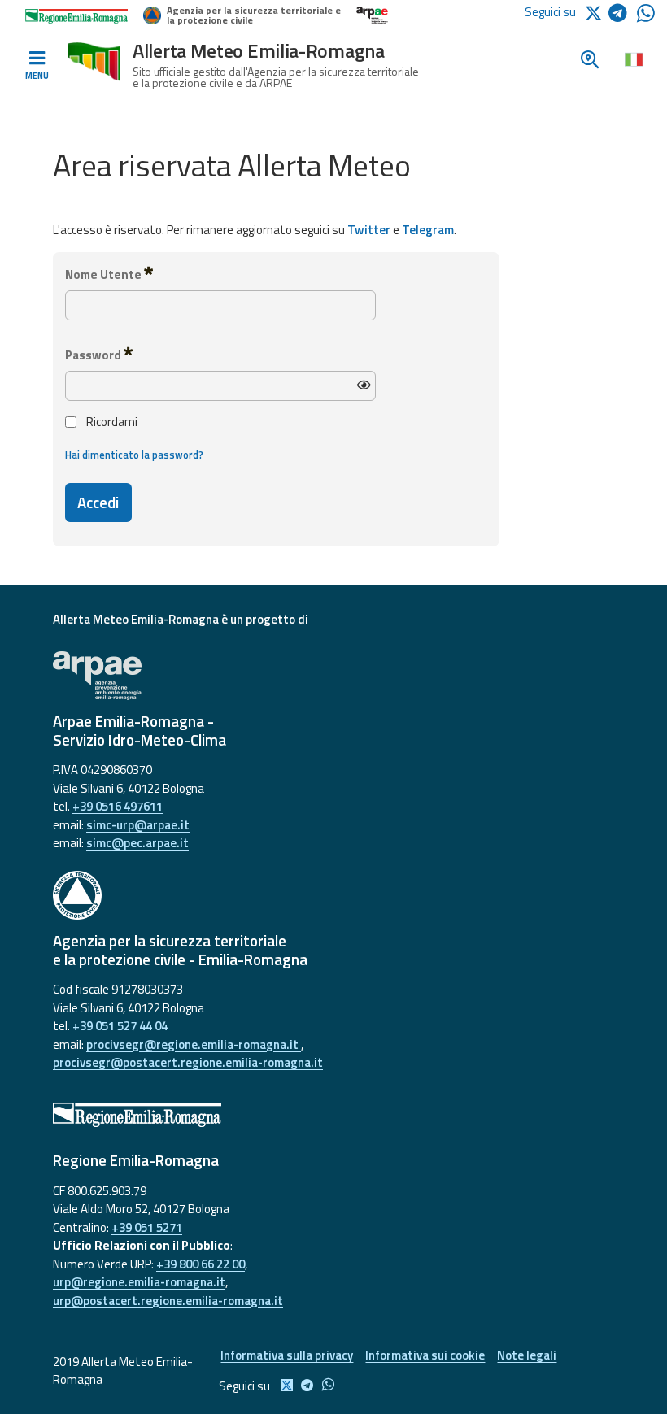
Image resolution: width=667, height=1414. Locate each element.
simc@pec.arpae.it (137, 842)
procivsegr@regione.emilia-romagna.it (193, 1044)
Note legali (526, 1355)
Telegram (428, 229)
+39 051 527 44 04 (120, 1025)
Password (94, 355)
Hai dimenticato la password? (134, 455)
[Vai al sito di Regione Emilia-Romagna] (333, 1114)
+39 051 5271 (146, 1227)
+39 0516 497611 (117, 806)
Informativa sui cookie (425, 1355)
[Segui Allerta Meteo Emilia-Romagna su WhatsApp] (646, 17)
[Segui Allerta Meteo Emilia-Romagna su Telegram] (622, 16)
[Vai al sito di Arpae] (333, 675)
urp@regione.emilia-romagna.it (139, 1282)
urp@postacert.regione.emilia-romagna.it (168, 1300)
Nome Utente (104, 274)
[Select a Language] (633, 58)
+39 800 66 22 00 (200, 1264)
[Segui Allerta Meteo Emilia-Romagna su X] (596, 11)
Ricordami (111, 422)
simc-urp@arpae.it (138, 825)
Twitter (368, 229)
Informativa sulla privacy (286, 1355)
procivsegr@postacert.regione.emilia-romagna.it (188, 1062)
